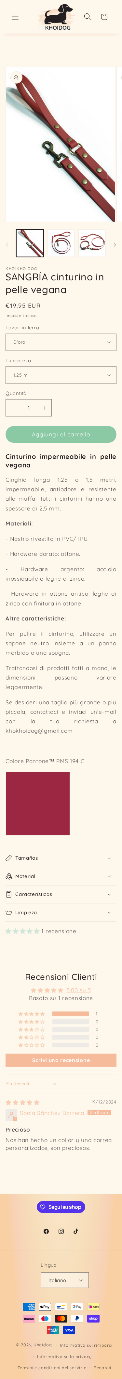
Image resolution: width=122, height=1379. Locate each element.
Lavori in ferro (22, 327)
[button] (15, 16)
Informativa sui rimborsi (86, 1345)
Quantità (16, 393)
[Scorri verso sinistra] (7, 245)
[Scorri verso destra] (115, 245)
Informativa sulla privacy (64, 1356)
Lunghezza (18, 360)
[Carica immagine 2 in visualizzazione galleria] (61, 243)
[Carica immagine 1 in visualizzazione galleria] (30, 243)
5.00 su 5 (79, 990)
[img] (23, 1102)
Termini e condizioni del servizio (52, 1367)
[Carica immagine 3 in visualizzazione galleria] (92, 243)
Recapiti (102, 1367)
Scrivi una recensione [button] (61, 1060)
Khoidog (43, 1344)
